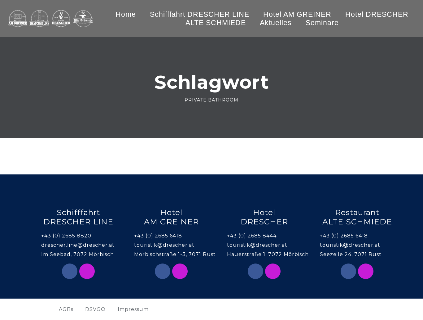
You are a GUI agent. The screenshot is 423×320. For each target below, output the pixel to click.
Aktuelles (276, 23)
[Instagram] (87, 271)
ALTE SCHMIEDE (215, 23)
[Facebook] (69, 271)
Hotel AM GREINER (297, 14)
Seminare (322, 23)
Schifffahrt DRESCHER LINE (199, 14)
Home (126, 14)
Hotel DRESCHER (376, 14)
